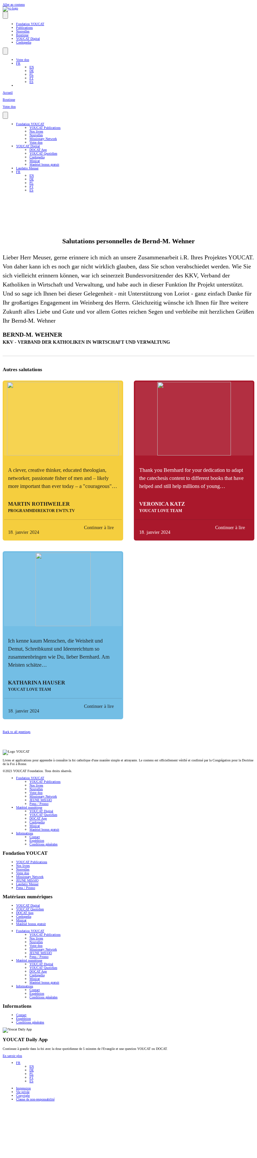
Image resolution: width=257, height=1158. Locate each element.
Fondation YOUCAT (30, 24)
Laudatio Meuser (27, 168)
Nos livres (36, 131)
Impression (23, 1088)
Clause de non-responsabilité (35, 1099)
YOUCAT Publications (45, 128)
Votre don (22, 60)
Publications (24, 27)
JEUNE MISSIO (40, 800)
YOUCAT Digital (28, 38)
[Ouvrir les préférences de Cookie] (53, 1153)
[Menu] (5, 15)
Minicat (34, 161)
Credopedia (23, 42)
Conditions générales (43, 844)
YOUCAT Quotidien (43, 153)
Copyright (23, 1095)
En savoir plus (12, 1056)
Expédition (36, 840)
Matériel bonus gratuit (44, 164)
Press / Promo (39, 804)
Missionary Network (43, 139)
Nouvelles (22, 31)
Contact (34, 837)
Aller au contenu (14, 4)
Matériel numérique (29, 807)
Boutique (22, 35)
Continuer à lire (99, 527)
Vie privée (22, 1092)
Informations (24, 833)
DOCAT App (38, 150)
